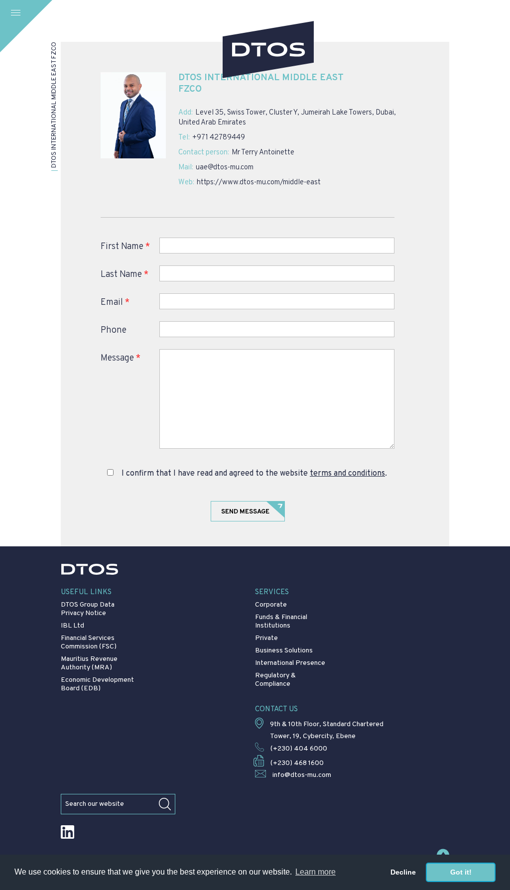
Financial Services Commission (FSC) (89, 642)
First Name (125, 247)
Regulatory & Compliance (275, 679)
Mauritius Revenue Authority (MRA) (89, 663)
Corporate (271, 605)
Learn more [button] (315, 872)
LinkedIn (67, 832)
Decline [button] (403, 872)
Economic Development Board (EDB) (97, 684)
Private (266, 638)
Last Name (124, 274)
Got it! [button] (461, 872)
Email (115, 302)
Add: (185, 113)
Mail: (185, 167)
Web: (186, 182)
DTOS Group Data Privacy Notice (88, 609)
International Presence (290, 663)
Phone (114, 330)
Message (120, 358)
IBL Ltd (72, 626)
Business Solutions (284, 650)
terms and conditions (347, 474)
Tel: (184, 137)
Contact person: (203, 152)
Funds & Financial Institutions (281, 621)
